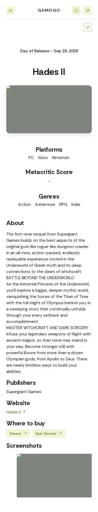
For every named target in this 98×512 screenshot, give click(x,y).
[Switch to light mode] (76, 10)
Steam (15, 433)
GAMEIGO (49, 10)
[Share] (87, 27)
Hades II (13, 412)
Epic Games (46, 433)
